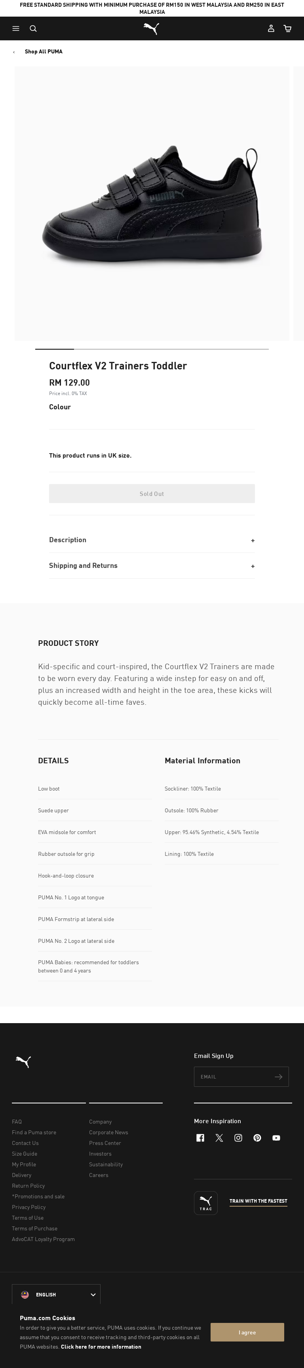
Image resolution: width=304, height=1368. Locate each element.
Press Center (105, 1142)
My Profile (24, 1164)
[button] (18, 28)
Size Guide (24, 1153)
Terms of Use (28, 1217)
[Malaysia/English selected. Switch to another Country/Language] (56, 1295)
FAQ (17, 1121)
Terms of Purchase (34, 1228)
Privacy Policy (29, 1206)
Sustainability (106, 1164)
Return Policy (28, 1185)
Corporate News (108, 1132)
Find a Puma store (34, 1132)
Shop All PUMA (44, 51)
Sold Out (152, 493)
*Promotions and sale (38, 1196)
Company (100, 1121)
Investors (100, 1153)
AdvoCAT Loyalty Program (43, 1239)
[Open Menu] (18, 28)
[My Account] (271, 28)
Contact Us (25, 1142)
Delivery (21, 1174)
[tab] (54, 349)
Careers (98, 1174)
